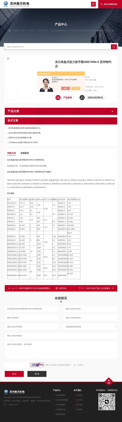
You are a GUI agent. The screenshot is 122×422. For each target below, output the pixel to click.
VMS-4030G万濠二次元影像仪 (98, 288)
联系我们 (79, 409)
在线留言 (24, 153)
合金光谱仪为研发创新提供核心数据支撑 (24, 133)
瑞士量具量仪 (60, 414)
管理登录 (25, 401)
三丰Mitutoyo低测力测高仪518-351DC (23, 142)
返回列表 (62, 288)
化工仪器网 (16, 401)
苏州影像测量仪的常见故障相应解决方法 (24, 128)
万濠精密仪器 (60, 409)
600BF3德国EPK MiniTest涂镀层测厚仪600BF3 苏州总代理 (42, 288)
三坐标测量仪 (60, 395)
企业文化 (79, 400)
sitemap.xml (13, 404)
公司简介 (79, 395)
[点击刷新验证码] (37, 365)
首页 (23, 30)
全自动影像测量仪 (62, 400)
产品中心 (31, 30)
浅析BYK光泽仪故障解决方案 (20, 138)
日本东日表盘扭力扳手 (59, 30)
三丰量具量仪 (60, 405)
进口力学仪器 (43, 30)
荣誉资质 (79, 405)
